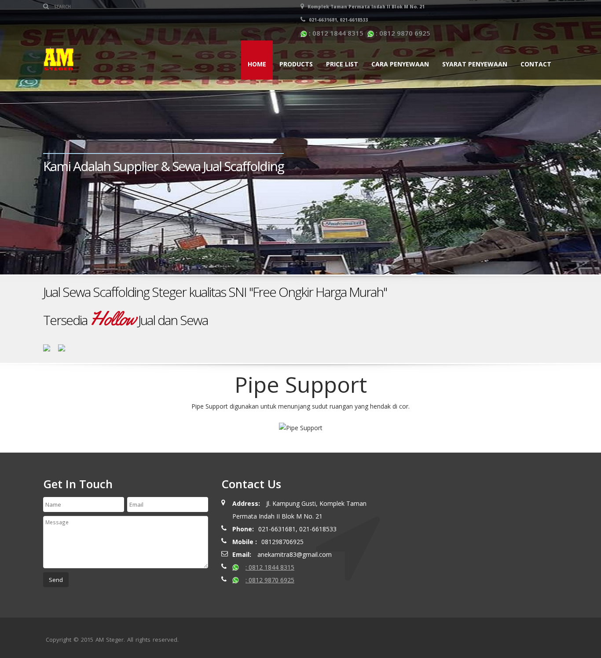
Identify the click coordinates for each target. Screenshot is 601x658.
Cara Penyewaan (400, 64)
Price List (342, 64)
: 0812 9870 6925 (402, 33)
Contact (535, 64)
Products (296, 64)
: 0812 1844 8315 (335, 33)
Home (257, 64)
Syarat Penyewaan (474, 64)
